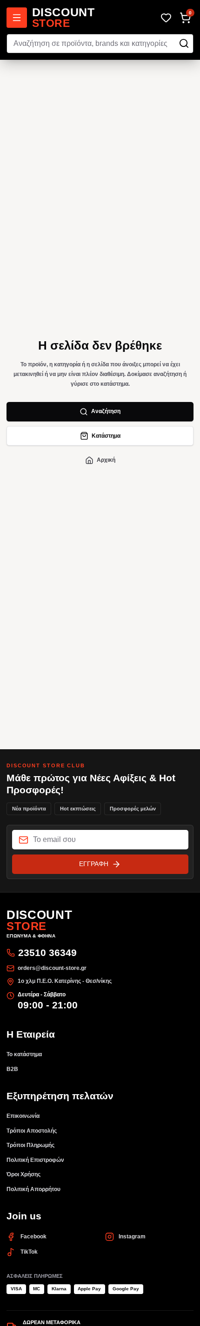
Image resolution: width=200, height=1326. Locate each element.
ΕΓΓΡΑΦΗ (93, 863)
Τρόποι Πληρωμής (30, 1145)
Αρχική (106, 460)
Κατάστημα (106, 436)
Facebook (33, 1236)
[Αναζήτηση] (184, 43)
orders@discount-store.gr (52, 968)
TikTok (29, 1252)
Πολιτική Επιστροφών (35, 1160)
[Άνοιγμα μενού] (17, 17)
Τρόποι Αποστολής (32, 1131)
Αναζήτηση (105, 411)
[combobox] (100, 43)
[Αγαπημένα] (166, 18)
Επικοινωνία (23, 1116)
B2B (12, 1069)
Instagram (132, 1236)
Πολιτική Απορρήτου (33, 1189)
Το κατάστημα (24, 1054)
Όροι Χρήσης (23, 1174)
